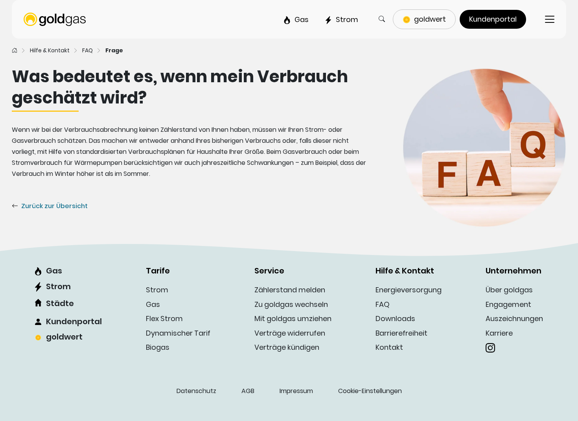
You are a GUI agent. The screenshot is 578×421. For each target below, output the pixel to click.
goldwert (64, 336)
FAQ (87, 50)
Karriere (499, 333)
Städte (60, 303)
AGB (247, 390)
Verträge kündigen (286, 347)
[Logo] (55, 18)
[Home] (14, 50)
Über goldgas (509, 290)
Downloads (395, 318)
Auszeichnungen (514, 318)
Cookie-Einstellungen (370, 390)
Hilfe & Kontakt (50, 50)
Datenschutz (196, 390)
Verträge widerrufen (289, 333)
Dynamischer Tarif (178, 333)
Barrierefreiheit (401, 333)
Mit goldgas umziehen (292, 318)
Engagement (508, 304)
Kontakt (389, 347)
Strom (58, 286)
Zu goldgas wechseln (291, 304)
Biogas (157, 347)
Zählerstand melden (289, 290)
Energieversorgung (409, 290)
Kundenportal (74, 321)
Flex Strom (164, 318)
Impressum (296, 390)
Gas (54, 270)
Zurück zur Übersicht (54, 205)
